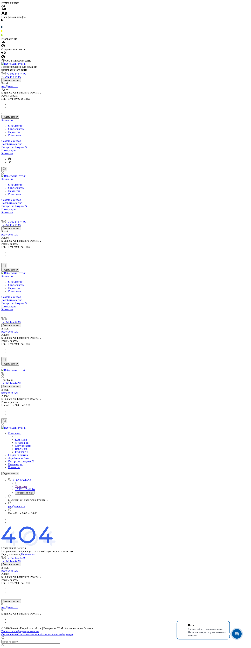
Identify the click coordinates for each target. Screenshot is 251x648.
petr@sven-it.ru (9, 86)
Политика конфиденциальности (20, 631)
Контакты (7, 153)
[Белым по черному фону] (2, 24)
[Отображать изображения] (3, 42)
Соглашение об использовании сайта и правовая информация (37, 634)
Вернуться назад (10, 554)
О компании (15, 125)
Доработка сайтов (11, 144)
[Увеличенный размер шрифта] (4, 13)
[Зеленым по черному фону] (2, 35)
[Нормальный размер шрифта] (3, 9)
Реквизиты (14, 135)
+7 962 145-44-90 (16, 73)
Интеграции (8, 150)
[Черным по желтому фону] (2, 32)
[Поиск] (4, 169)
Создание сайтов (11, 140)
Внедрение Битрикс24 (14, 147)
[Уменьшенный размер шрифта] (3, 5)
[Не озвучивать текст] (3, 57)
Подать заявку (10, 117)
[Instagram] (9, 159)
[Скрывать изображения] (3, 46)
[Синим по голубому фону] (2, 28)
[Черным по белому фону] (2, 20)
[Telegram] (9, 162)
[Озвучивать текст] (3, 53)
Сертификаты (16, 128)
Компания (7, 120)
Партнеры (14, 132)
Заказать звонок (11, 80)
